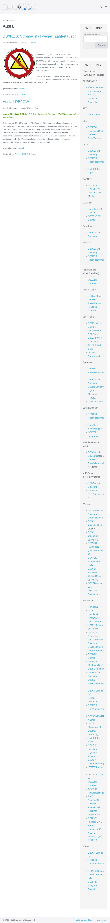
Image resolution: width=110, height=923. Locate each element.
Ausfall (17, 94)
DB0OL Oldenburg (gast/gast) (93, 536)
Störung (24, 94)
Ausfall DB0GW (16, 102)
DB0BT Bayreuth (96, 387)
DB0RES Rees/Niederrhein (96, 162)
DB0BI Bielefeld (95, 518)
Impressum (101, 920)
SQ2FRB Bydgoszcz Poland (93, 885)
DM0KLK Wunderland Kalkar (94, 561)
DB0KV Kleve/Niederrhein (96, 683)
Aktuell (21, 89)
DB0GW (24, 154)
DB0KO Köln (94, 115)
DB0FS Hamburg (96, 669)
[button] (101, 7)
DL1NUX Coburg (96, 871)
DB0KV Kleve (94, 296)
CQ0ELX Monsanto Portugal (92, 394)
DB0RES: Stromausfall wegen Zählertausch (39, 36)
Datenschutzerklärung (85, 920)
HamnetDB (93, 607)
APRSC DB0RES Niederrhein (93, 98)
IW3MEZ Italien (95, 401)
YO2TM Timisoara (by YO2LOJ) (94, 836)
